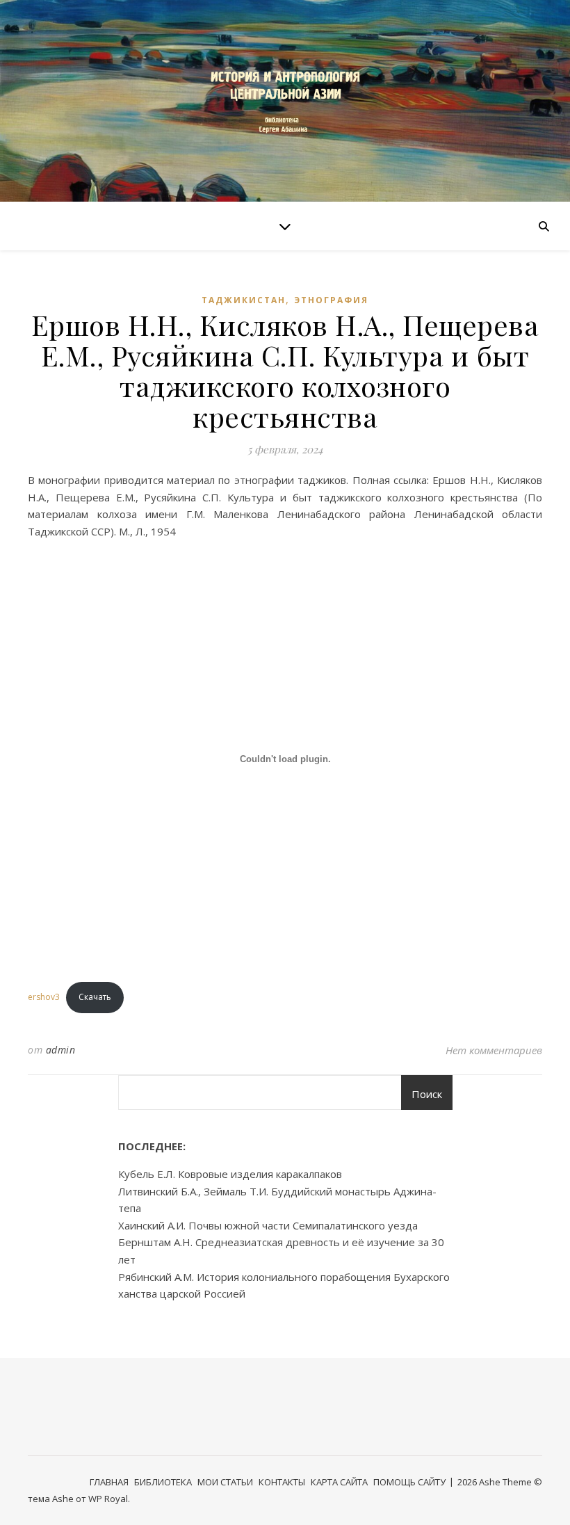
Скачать (95, 997)
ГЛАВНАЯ (109, 1482)
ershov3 (44, 997)
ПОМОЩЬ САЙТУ (409, 1482)
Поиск (427, 1094)
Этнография (331, 300)
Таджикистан (244, 300)
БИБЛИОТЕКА (163, 1482)
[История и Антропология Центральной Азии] (285, 100)
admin (61, 1049)
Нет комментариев (494, 1050)
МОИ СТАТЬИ (225, 1482)
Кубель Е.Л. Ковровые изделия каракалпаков (230, 1174)
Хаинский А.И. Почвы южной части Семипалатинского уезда (268, 1225)
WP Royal (108, 1498)
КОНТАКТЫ (282, 1482)
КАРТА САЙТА (339, 1482)
